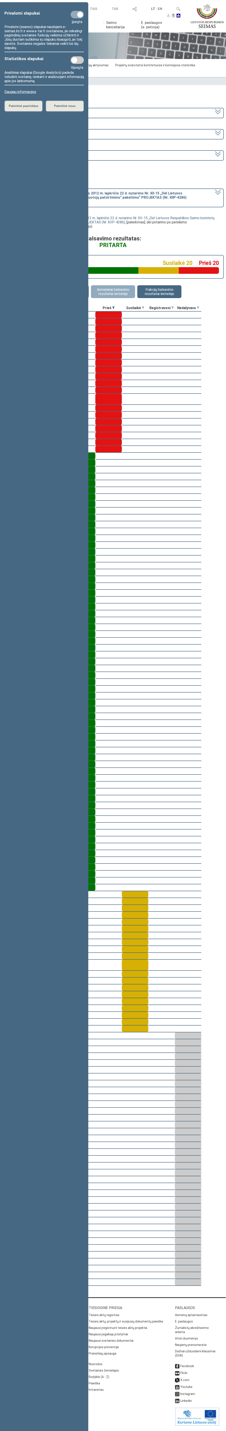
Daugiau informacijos (20, 92)
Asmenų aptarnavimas (191, 1315)
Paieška (94, 1383)
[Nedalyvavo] (198, 308)
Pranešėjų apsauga (102, 1353)
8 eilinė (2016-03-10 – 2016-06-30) (32, 134)
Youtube (186, 1387)
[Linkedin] (177, 1400)
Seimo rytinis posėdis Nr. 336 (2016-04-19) (38, 155)
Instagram (187, 1394)
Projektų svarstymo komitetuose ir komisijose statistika (155, 65)
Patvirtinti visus (64, 106)
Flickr (184, 1373)
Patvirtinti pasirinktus (23, 106)
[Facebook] (177, 1366)
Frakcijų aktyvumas (95, 65)
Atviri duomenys (186, 1338)
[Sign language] (173, 16)
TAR (115, 9)
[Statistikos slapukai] (77, 60)
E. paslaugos (184, 1321)
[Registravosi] (172, 308)
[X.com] (177, 1380)
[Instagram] (177, 1394)
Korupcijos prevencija (104, 1347)
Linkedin (186, 1400)
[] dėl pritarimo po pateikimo (95, 197)
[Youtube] (177, 1387)
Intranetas (96, 1389)
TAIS (93, 9)
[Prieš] (113, 308)
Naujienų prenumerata (191, 1345)
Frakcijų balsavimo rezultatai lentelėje (159, 291)
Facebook (187, 1366)
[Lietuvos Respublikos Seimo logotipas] (207, 16)
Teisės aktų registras (104, 1315)
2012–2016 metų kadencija (26, 112)
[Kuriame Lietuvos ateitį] (197, 1424)
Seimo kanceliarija (115, 24)
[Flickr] (177, 1373)
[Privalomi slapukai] (77, 14)
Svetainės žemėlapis (104, 1370)
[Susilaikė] (143, 308)
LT (153, 9)
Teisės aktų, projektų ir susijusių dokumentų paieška (126, 1321)
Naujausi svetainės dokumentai (111, 1340)
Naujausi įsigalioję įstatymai (108, 1334)
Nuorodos (95, 1364)
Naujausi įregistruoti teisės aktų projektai (118, 1328)
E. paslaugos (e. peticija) (151, 24)
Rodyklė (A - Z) (99, 1377)
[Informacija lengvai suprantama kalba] (178, 16)
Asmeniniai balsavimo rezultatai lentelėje (113, 291)
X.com (184, 1380)
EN (160, 9)
